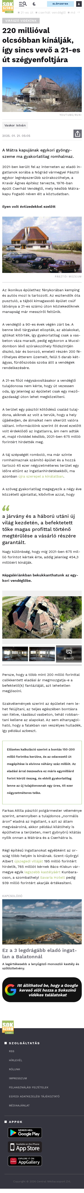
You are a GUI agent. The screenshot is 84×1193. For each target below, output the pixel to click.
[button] (78, 12)
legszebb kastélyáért (42, 872)
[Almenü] (23, 4)
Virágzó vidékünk (21, 20)
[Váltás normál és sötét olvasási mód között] (34, 4)
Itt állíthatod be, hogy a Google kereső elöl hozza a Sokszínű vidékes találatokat (47, 990)
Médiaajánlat (19, 1105)
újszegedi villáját (28, 861)
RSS (11, 1051)
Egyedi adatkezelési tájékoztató (34, 1096)
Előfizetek (60, 3)
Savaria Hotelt (52, 877)
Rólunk (14, 1069)
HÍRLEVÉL (15, 1060)
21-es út (27, 12)
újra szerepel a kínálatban (40, 476)
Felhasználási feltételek (28, 1087)
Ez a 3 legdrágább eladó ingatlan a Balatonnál (39, 953)
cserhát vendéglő (52, 12)
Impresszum (18, 1078)
